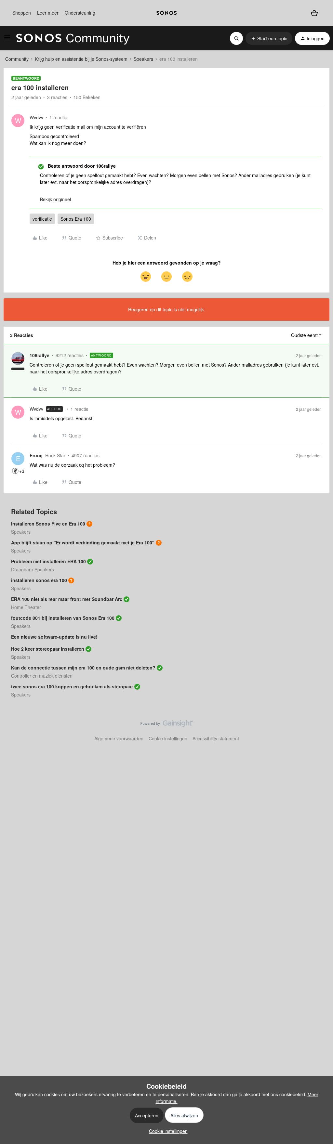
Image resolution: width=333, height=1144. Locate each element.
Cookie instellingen (168, 738)
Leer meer (48, 12)
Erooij (36, 455)
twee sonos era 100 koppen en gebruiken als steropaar (72, 686)
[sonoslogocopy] (166, 13)
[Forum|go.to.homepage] (72, 38)
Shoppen (21, 12)
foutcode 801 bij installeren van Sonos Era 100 (62, 618)
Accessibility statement (216, 738)
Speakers (143, 59)
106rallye (39, 355)
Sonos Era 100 (75, 218)
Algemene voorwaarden (118, 738)
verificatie (42, 218)
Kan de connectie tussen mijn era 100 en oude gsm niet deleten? (83, 667)
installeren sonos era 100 (39, 580)
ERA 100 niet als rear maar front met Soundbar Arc (66, 599)
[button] (7, 39)
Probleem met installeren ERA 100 (48, 561)
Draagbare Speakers (32, 569)
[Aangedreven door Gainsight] (166, 725)
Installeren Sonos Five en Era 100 (48, 523)
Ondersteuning (80, 12)
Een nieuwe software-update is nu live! (54, 636)
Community (17, 59)
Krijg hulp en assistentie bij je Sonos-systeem (81, 59)
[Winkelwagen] (314, 13)
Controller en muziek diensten (42, 675)
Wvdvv (36, 117)
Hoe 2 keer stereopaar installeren (47, 648)
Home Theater (26, 607)
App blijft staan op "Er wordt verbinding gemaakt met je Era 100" (82, 542)
